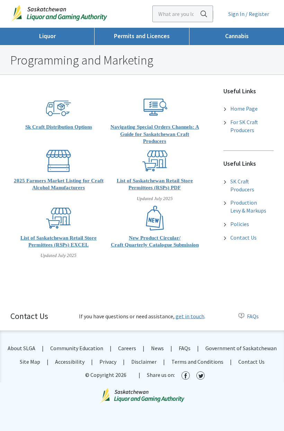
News (157, 348)
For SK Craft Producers (244, 126)
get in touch (190, 316)
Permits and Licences (142, 36)
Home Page (244, 108)
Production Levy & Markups (248, 206)
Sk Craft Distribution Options (58, 127)
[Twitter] (200, 375)
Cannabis (237, 36)
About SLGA (21, 348)
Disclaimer (144, 361)
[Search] (203, 14)
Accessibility (70, 361)
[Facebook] (185, 375)
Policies (239, 224)
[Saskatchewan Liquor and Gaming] (71, 13)
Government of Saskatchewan (241, 348)
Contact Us (243, 237)
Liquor (47, 36)
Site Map (30, 361)
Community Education (76, 348)
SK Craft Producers (242, 185)
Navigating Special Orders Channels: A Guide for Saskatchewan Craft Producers (154, 134)
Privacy (107, 361)
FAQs (253, 316)
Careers (127, 348)
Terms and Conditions (197, 361)
